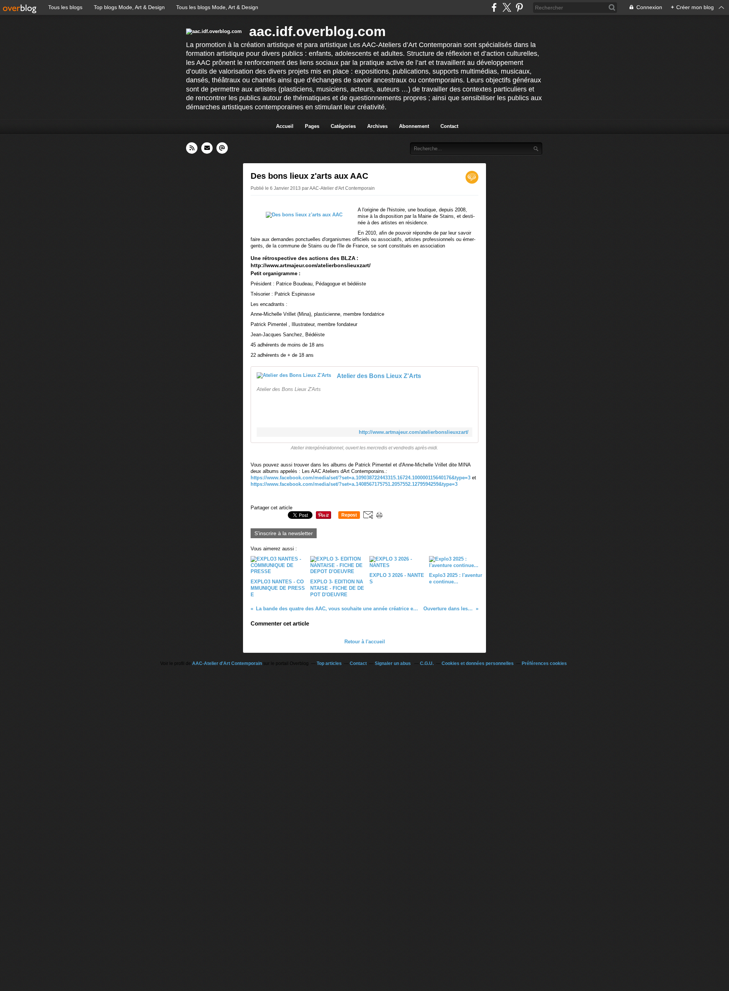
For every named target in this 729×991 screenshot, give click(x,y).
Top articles (329, 663)
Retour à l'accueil (364, 641)
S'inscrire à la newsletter (283, 533)
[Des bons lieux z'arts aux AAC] (304, 214)
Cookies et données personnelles (478, 663)
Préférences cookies (544, 663)
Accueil (284, 126)
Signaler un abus (393, 663)
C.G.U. (427, 663)
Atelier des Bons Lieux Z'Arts (379, 376)
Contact (449, 126)
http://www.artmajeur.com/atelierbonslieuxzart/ (414, 432)
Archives (377, 126)
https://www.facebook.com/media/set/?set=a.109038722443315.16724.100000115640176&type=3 (361, 478)
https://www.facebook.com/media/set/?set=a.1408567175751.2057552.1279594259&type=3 (354, 484)
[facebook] (494, 7)
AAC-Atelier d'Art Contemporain (227, 663)
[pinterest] (519, 7)
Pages (312, 126)
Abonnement (414, 126)
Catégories (343, 126)
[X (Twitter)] (506, 7)
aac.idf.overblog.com (317, 31)
